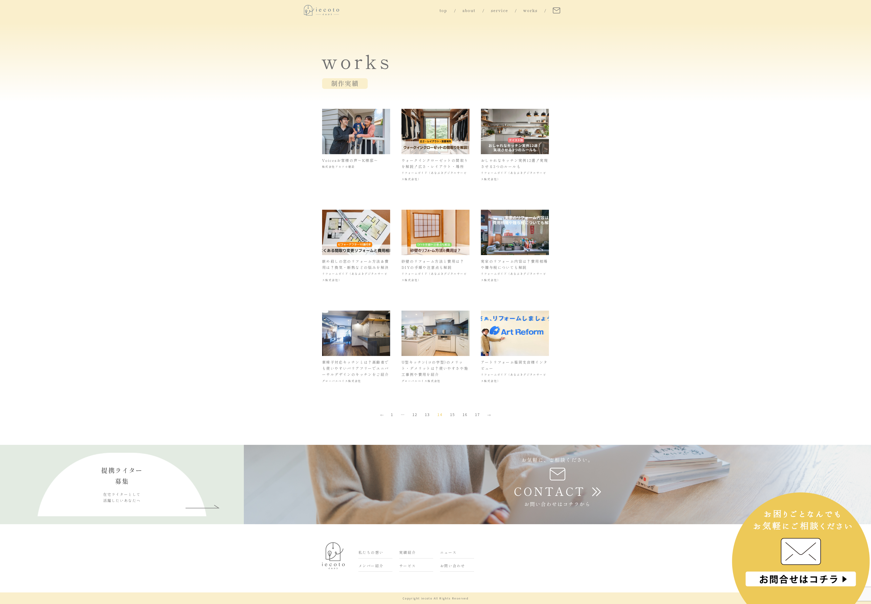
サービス (407, 566)
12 (415, 414)
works (530, 10)
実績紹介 (407, 552)
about (469, 10)
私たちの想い (370, 552)
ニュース (448, 552)
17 (477, 414)
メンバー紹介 (370, 566)
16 (465, 414)
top (443, 10)
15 (452, 414)
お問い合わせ (452, 566)
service (499, 10)
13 (427, 414)
